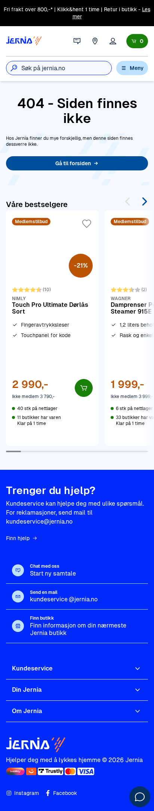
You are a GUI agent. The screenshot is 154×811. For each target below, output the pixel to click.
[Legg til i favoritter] (87, 224)
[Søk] (13, 68)
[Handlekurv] (137, 41)
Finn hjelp (18, 538)
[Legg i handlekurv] (84, 388)
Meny (137, 68)
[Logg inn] (113, 41)
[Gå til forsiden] (24, 41)
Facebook (65, 793)
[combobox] (66, 68)
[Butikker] (95, 41)
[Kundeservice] (77, 41)
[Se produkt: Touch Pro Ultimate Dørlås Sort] (52, 328)
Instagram (26, 793)
